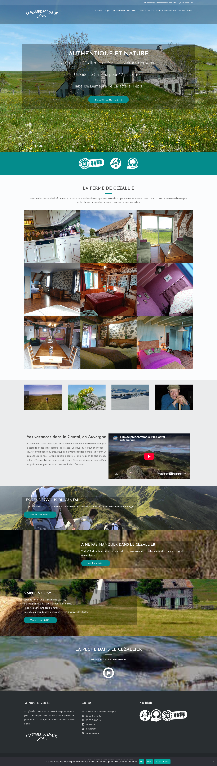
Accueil (98, 10)
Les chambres (118, 10)
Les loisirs (132, 10)
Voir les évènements (40, 514)
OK (141, 761)
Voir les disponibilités (40, 620)
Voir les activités (95, 563)
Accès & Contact (146, 10)
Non (149, 761)
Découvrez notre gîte (108, 99)
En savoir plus (162, 761)
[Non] (213, 761)
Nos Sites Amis (184, 10)
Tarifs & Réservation (166, 10)
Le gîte (107, 10)
